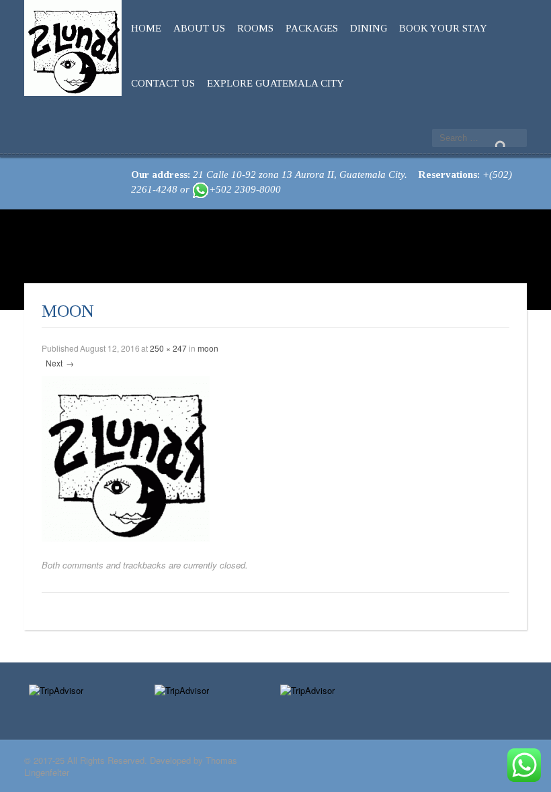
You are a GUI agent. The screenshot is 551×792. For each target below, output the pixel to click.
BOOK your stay (443, 28)
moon (208, 348)
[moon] (126, 456)
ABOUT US (199, 28)
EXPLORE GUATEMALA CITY (275, 83)
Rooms (255, 28)
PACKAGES (312, 28)
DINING (368, 28)
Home (146, 28)
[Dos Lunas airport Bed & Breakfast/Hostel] (73, 45)
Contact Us (163, 83)
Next (60, 362)
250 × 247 (168, 348)
